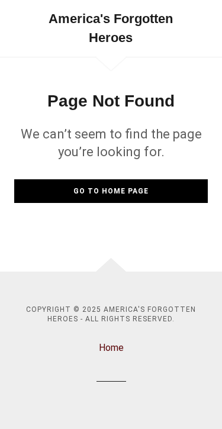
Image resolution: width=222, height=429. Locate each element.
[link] (111, 28)
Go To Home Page (111, 191)
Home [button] (111, 347)
